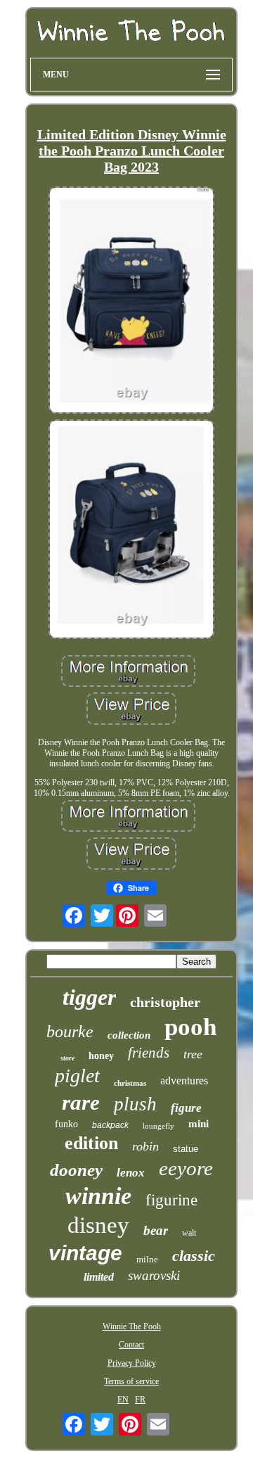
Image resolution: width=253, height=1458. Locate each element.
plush (135, 1104)
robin (145, 1146)
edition (91, 1143)
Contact (131, 1345)
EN (123, 1400)
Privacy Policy (132, 1363)
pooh (190, 1027)
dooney (76, 1169)
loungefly (158, 1126)
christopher (165, 1002)
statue (185, 1148)
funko (66, 1124)
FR (140, 1400)
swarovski (154, 1275)
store (67, 1058)
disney (98, 1225)
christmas (130, 1083)
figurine (171, 1200)
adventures (184, 1080)
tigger (89, 997)
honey (101, 1056)
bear (155, 1230)
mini (198, 1123)
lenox (131, 1172)
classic (193, 1255)
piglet (77, 1075)
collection (129, 1035)
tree (192, 1054)
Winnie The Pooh (132, 1326)
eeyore (186, 1168)
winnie (98, 1196)
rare (81, 1102)
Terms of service (131, 1381)
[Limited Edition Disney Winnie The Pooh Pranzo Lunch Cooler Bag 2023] (131, 301)
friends (148, 1052)
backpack (110, 1125)
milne (147, 1259)
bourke (69, 1031)
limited (99, 1277)
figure (186, 1108)
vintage (85, 1252)
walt (189, 1233)
